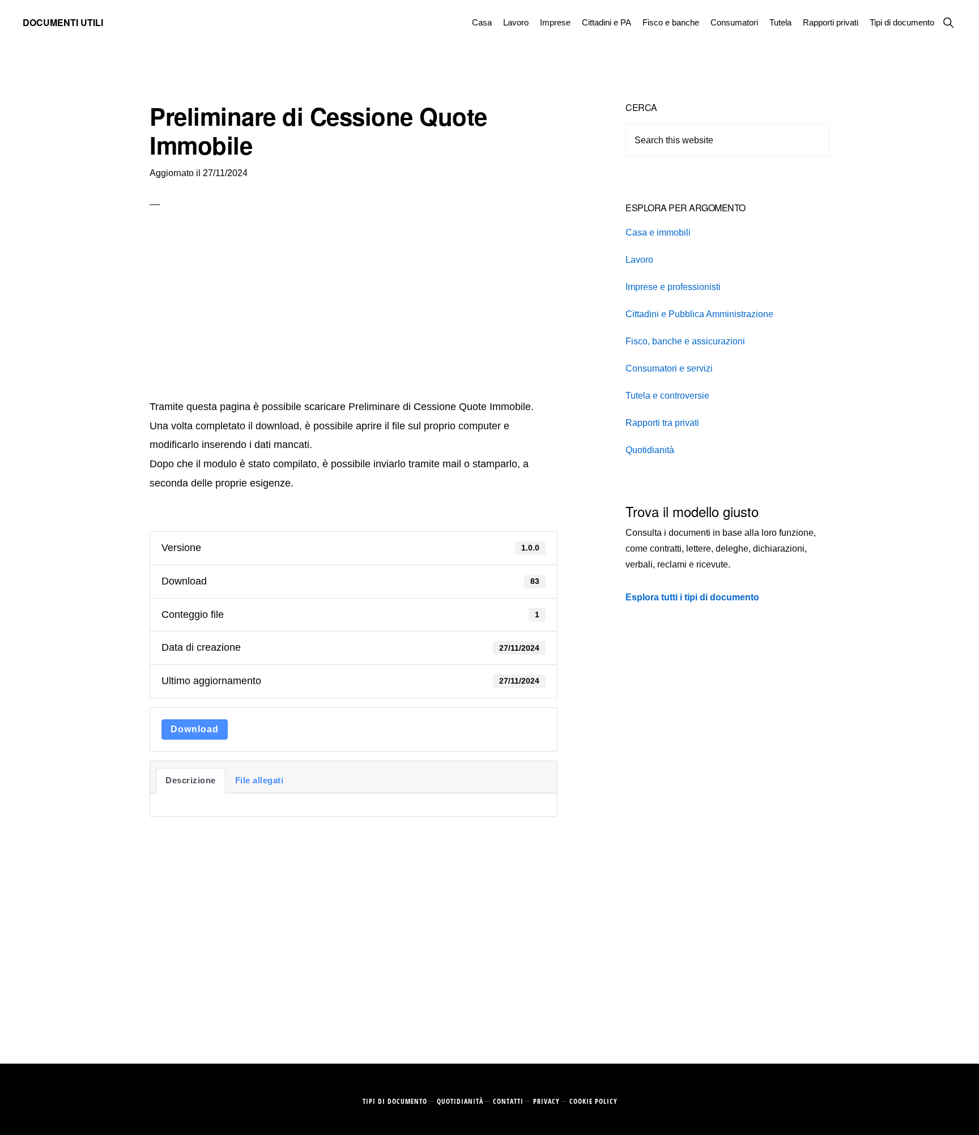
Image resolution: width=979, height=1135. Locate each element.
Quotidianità (649, 450)
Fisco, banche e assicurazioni (685, 341)
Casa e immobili (658, 232)
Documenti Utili (63, 22)
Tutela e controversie (667, 395)
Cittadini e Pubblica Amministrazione (699, 314)
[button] (948, 22)
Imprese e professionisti (673, 287)
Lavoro (639, 259)
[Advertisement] (353, 312)
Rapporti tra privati (662, 423)
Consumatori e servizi (669, 368)
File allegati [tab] (259, 780)
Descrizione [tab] (190, 780)
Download (195, 729)
